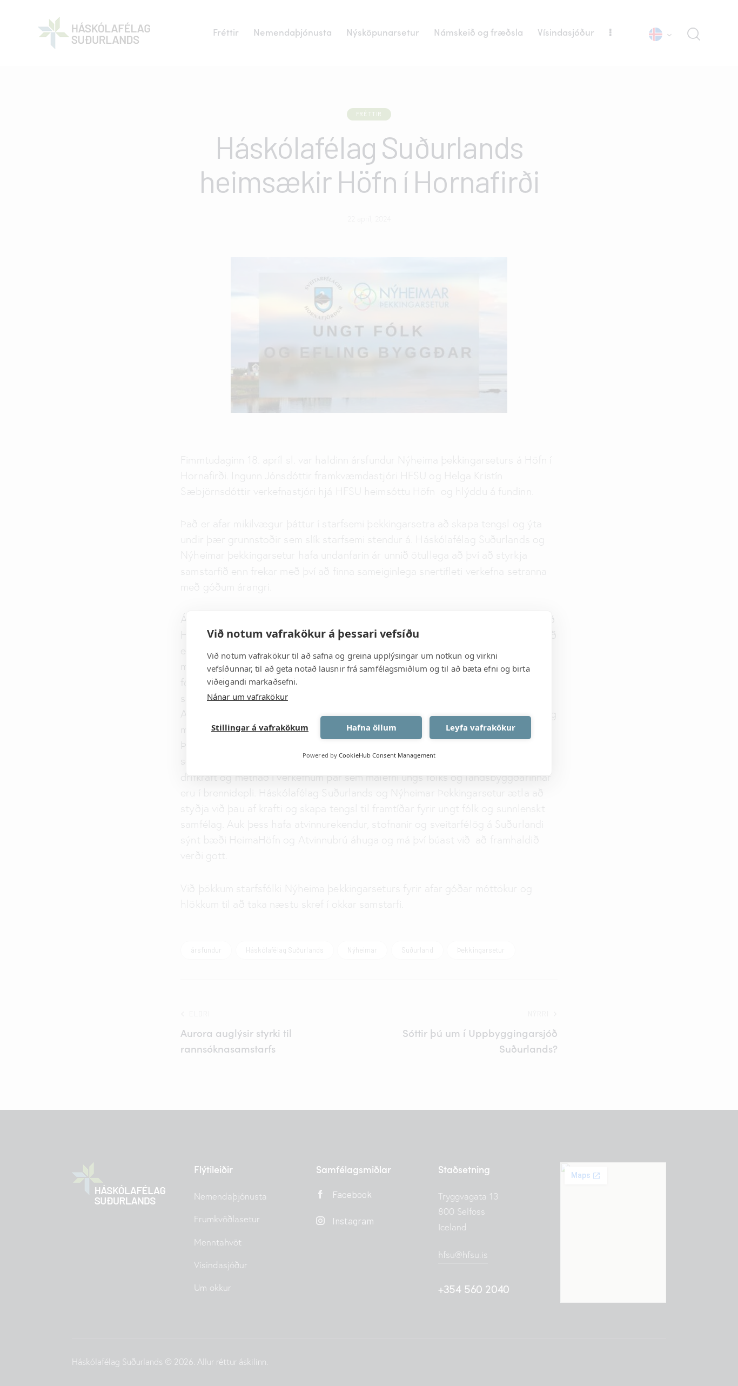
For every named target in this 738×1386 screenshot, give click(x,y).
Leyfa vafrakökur (480, 727)
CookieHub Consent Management (387, 755)
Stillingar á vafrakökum (259, 727)
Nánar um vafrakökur (247, 696)
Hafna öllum (371, 727)
